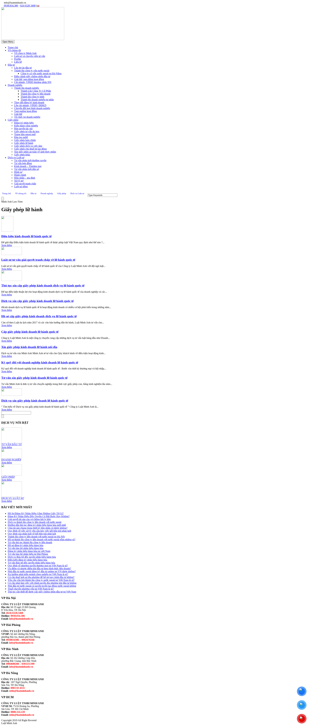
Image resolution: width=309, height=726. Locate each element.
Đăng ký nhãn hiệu (24, 122)
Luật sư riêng (21, 186)
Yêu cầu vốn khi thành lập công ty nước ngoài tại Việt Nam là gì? (41, 580)
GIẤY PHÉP (8, 477)
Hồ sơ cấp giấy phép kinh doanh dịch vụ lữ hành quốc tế (39, 316)
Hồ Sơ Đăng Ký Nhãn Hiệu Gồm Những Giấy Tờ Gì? (36, 513)
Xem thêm (6, 245)
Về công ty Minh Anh (25, 53)
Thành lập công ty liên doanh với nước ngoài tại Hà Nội (36, 536)
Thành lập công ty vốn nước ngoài (31, 70)
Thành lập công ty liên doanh (35, 93)
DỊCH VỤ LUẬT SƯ (12, 498)
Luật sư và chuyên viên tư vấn (29, 56)
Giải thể (18, 114)
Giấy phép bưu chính (25, 140)
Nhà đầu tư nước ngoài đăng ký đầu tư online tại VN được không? (42, 571)
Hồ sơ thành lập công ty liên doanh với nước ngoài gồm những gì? (41, 539)
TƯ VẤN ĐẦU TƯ (11, 444)
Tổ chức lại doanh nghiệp (27, 117)
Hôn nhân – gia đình (24, 177)
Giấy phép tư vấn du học (26, 131)
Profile (17, 59)
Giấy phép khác (22, 154)
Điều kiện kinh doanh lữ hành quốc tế (26, 236)
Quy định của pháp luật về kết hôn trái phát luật (32, 533)
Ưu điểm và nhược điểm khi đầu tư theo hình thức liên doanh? (39, 568)
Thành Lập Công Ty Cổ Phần (36, 91)
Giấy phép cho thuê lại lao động (30, 148)
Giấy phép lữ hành (23, 143)
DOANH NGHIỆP (11, 459)
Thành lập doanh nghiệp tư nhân (37, 99)
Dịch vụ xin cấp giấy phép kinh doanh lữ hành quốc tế (37, 301)
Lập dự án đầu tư (23, 67)
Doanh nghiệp (15, 85)
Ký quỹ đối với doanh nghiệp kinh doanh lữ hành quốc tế (39, 362)
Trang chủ (13, 47)
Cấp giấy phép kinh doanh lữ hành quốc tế (29, 331)
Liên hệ (18, 62)
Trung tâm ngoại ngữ (25, 134)
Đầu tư (11, 64)
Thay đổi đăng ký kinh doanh (29, 102)
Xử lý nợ (18, 180)
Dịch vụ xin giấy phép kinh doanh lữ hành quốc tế (34, 400)
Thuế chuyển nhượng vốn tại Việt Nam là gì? (31, 588)
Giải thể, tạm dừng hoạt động (29, 79)
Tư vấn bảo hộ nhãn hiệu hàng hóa (25, 548)
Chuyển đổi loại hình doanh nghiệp (32, 108)
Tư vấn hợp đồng (23, 163)
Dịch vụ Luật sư (16, 157)
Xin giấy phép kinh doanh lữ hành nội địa (29, 347)
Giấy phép (13, 119)
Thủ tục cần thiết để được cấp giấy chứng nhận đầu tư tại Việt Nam (42, 591)
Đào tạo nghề (21, 137)
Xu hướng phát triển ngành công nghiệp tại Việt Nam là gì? (38, 574)
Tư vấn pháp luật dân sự (26, 169)
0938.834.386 (11, 5)
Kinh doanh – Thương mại (27, 166)
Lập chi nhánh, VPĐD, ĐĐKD (30, 105)
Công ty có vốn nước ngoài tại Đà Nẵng (41, 73)
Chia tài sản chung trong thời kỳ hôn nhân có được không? (37, 528)
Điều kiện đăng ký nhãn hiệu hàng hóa (27, 559)
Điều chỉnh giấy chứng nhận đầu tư (32, 76)
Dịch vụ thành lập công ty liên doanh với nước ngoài (34, 522)
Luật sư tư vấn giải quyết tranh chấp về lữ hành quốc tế (38, 259)
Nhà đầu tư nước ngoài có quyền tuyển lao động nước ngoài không (42, 586)
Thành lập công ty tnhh (32, 96)
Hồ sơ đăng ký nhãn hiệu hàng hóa (25, 545)
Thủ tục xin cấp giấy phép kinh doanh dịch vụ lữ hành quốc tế (42, 285)
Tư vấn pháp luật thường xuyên (30, 160)
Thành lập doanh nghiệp (26, 88)
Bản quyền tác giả (23, 128)
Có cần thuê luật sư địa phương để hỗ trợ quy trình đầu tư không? (41, 577)
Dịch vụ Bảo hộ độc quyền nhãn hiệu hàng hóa (32, 557)
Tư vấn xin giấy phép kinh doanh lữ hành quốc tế (34, 377)
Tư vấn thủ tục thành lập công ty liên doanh (30, 542)
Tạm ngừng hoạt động (25, 111)
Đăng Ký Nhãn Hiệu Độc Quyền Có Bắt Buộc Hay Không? (39, 516)
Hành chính (20, 175)
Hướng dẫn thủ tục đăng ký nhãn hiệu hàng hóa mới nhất (37, 525)
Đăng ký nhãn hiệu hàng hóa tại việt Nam (29, 551)
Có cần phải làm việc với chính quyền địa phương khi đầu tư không (42, 583)
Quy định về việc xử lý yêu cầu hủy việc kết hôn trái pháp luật (39, 530)
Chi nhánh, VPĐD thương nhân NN (32, 82)
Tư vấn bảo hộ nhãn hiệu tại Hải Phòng (28, 554)
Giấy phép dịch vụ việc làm (28, 146)
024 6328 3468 (28, 5)
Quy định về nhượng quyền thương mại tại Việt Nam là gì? (38, 565)
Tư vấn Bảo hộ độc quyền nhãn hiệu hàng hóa (31, 562)
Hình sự (18, 172)
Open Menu (8, 42)
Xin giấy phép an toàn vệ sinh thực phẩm (35, 151)
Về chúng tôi (14, 50)
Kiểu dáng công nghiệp (26, 125)
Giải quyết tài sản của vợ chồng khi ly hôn (29, 519)
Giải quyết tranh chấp (25, 183)
